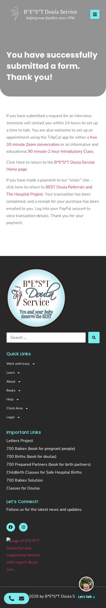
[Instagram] (23, 527)
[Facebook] (10, 527)
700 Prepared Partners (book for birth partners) (48, 464)
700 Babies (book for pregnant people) (40, 448)
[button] (95, 14)
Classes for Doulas (23, 488)
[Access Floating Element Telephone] (11, 598)
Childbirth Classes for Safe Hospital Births (44, 472)
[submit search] (94, 337)
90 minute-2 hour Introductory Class (60, 151)
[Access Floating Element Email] (22, 598)
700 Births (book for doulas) (31, 456)
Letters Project (19, 440)
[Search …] (46, 337)
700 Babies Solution (24, 480)
